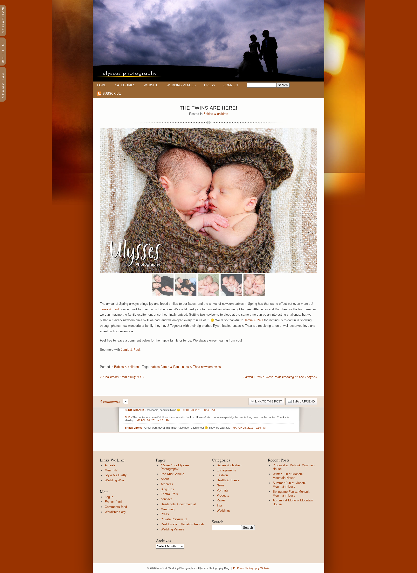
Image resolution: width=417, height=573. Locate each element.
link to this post (268, 401)
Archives (167, 484)
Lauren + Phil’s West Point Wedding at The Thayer (280, 377)
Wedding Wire (114, 480)
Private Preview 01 (174, 519)
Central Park (169, 494)
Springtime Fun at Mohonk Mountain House (291, 493)
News (220, 485)
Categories (125, 85)
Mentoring (167, 509)
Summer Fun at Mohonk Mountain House (289, 485)
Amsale (110, 465)
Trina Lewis (133, 427)
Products (223, 495)
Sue (127, 417)
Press (209, 85)
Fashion (222, 475)
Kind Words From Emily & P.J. (122, 377)
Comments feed (116, 507)
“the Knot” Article (172, 474)
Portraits (223, 490)
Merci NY (111, 470)
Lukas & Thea (190, 367)
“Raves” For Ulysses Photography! (175, 467)
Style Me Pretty (116, 475)
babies (155, 367)
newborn (207, 367)
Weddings (223, 510)
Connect (231, 85)
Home (101, 85)
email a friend (303, 401)
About (165, 479)
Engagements (226, 470)
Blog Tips (167, 489)
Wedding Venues (181, 85)
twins (217, 367)
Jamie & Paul (109, 309)
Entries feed (113, 502)
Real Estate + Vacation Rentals (183, 524)
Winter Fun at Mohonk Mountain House (288, 476)
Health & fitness (228, 480)
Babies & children (215, 114)
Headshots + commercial (178, 504)
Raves (221, 500)
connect (166, 499)
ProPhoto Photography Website (251, 568)
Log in (109, 497)
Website (151, 85)
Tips (220, 505)
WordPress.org (115, 512)
